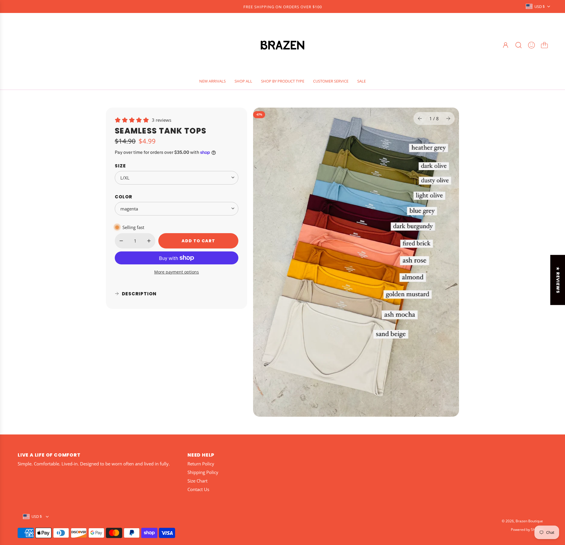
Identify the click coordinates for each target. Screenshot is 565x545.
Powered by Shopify (527, 529)
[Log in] (505, 45)
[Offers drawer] (531, 45)
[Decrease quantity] (121, 240)
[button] (419, 118)
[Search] (518, 45)
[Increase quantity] (148, 240)
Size (120, 165)
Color (123, 196)
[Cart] (544, 45)
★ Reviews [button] (558, 279)
